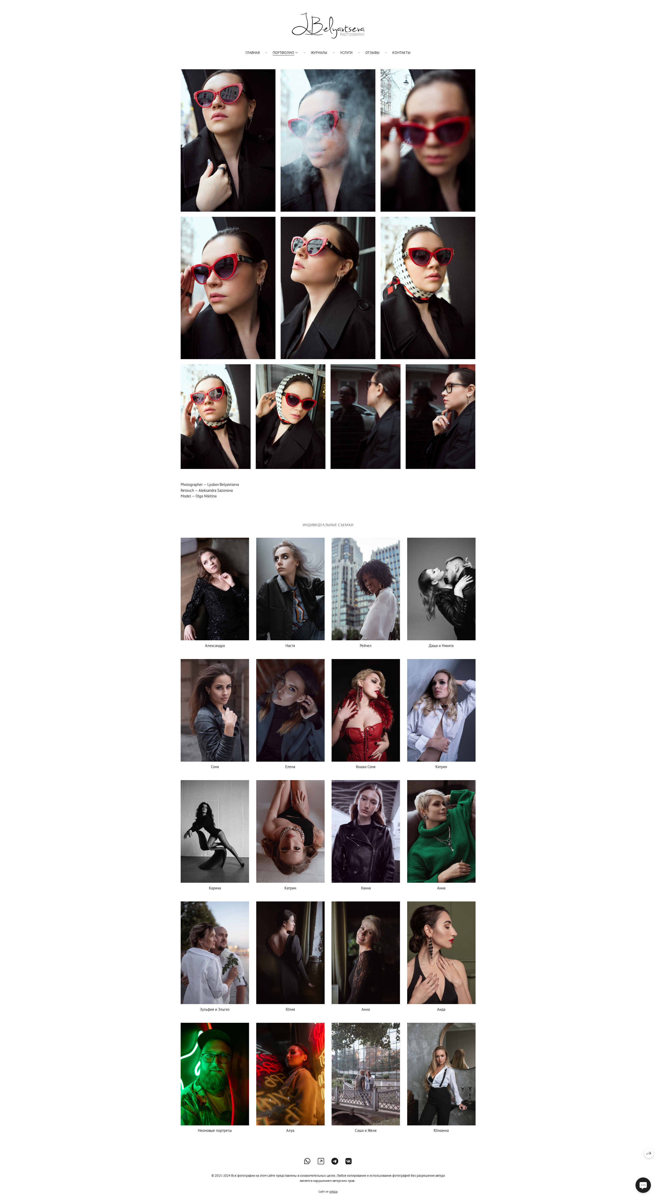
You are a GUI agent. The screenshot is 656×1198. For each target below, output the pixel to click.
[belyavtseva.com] (328, 25)
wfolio (333, 1191)
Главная (252, 52)
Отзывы (372, 52)
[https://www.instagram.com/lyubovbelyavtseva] (321, 1161)
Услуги (346, 52)
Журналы (319, 52)
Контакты (401, 52)
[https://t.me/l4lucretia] (334, 1161)
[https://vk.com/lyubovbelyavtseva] (348, 1161)
